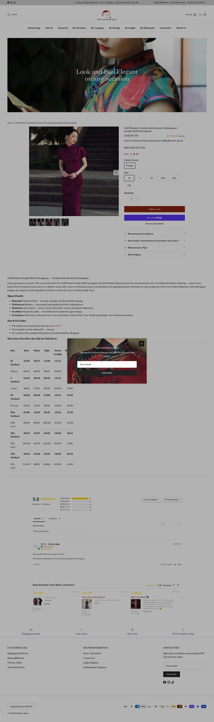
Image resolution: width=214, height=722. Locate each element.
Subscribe (107, 372)
